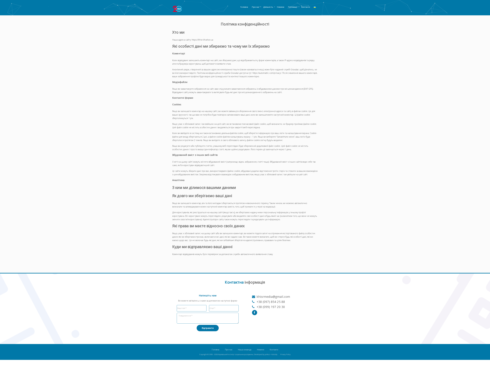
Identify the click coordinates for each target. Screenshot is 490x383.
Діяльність (268, 7)
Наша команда (244, 349)
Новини (280, 7)
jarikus (267, 354)
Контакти (305, 7)
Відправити (208, 328)
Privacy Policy (285, 354)
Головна (244, 7)
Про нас (255, 7)
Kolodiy (274, 354)
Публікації (292, 7)
